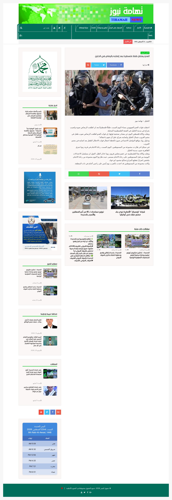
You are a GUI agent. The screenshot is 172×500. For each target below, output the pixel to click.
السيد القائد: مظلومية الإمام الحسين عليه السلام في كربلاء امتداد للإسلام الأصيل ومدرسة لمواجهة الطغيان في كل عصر (32, 341)
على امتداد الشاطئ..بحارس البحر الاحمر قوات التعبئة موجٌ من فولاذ (32, 389)
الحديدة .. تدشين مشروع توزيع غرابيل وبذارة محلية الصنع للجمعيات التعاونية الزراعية (138, 255)
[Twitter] (59, 28)
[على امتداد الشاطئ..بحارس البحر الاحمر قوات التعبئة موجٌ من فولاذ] (50, 391)
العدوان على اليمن (115, 28)
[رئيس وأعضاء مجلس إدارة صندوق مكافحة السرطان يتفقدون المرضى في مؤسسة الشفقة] (50, 115)
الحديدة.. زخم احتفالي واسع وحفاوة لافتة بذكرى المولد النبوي (110, 255)
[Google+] (21, 35)
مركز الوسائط (83, 28)
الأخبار (139, 28)
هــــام (39, 146)
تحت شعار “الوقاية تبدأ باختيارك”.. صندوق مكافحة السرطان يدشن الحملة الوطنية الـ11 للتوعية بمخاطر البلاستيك (32, 133)
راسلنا (150, 35)
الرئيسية (147, 28)
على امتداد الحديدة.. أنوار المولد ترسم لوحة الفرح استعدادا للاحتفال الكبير (33, 372)
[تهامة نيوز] (86, 14)
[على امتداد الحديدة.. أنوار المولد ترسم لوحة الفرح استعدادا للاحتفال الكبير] (50, 373)
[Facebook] (64, 28)
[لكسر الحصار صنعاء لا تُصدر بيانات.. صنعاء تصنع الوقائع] (50, 323)
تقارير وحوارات (102, 28)
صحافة (128, 28)
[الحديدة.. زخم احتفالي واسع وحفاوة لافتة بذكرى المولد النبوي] (109, 241)
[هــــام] (50, 149)
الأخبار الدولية (145, 53)
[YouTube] (54, 28)
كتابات (93, 28)
